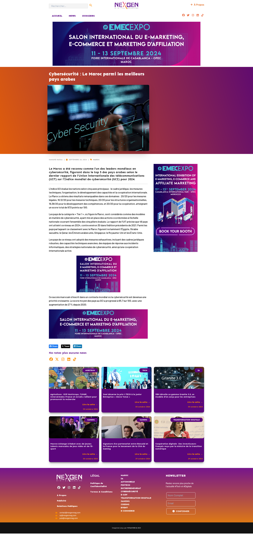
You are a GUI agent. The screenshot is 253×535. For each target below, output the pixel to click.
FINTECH (125, 485)
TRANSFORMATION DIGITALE (186, 420)
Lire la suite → (90, 404)
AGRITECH (90, 370)
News (72, 15)
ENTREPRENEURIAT (131, 488)
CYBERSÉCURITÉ (129, 491)
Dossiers (88, 15)
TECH (144, 370)
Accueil (57, 15)
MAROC (96, 160)
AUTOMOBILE (128, 482)
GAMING (91, 420)
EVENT (124, 507)
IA (199, 370)
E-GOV (124, 494)
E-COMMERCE (128, 511)
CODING (125, 504)
